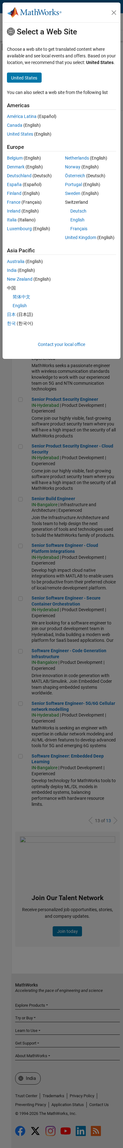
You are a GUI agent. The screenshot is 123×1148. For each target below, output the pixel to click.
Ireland (13, 211)
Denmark (16, 166)
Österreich (75, 175)
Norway (72, 166)
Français (78, 228)
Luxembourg (19, 228)
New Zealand (19, 279)
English (77, 219)
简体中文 (21, 296)
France (13, 202)
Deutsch (78, 211)
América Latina (22, 116)
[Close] (113, 12)
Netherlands (77, 158)
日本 (11, 314)
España (14, 184)
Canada (14, 125)
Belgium (15, 158)
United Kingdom (80, 237)
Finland (14, 193)
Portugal (73, 184)
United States (20, 134)
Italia (12, 219)
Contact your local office (61, 344)
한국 (11, 323)
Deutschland (19, 175)
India (12, 270)
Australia (16, 261)
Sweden (72, 193)
